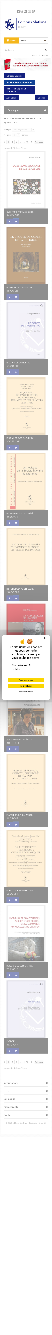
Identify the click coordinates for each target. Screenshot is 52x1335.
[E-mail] (33, 10)
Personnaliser (26, 691)
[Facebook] (18, 10)
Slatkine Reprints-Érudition (19, 82)
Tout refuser (26, 686)
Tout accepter (26, 680)
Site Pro (41, 97)
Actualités (11, 97)
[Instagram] (22, 10)
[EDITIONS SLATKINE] (26, 23)
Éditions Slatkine (14, 76)
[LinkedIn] (25, 10)
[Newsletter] (29, 10)
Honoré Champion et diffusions (16, 90)
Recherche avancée (40, 55)
